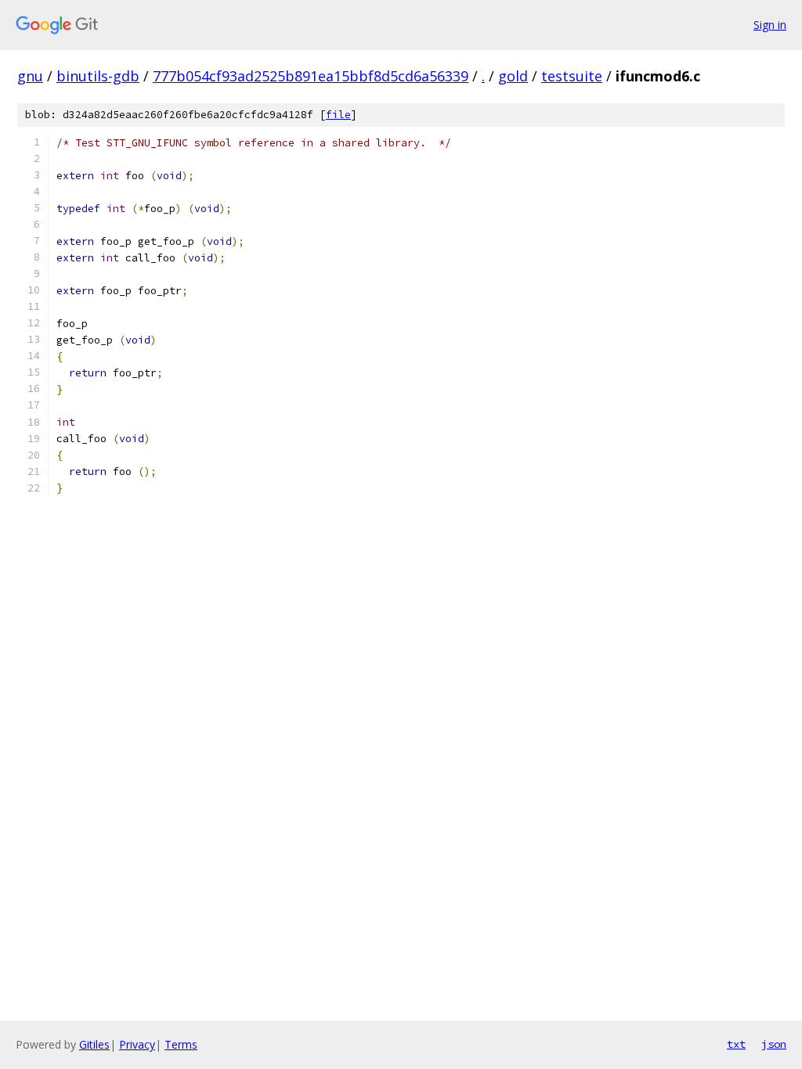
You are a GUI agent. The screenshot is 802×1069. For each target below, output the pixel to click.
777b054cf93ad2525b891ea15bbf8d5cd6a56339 (310, 76)
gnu (30, 76)
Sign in (769, 24)
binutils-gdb (97, 76)
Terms (180, 1044)
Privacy (137, 1044)
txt (736, 1044)
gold (513, 76)
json (773, 1044)
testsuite (571, 76)
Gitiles (94, 1044)
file (338, 114)
